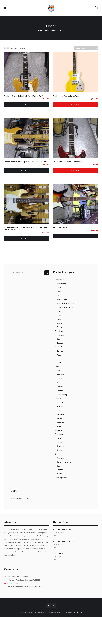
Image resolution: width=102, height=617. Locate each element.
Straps (59, 323)
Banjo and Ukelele (64, 462)
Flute (59, 355)
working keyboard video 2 (62, 529)
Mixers (59, 418)
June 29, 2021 (57, 556)
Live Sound (59, 406)
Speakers (60, 422)
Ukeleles (58, 473)
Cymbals (60, 442)
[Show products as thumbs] (5, 48)
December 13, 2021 (59, 532)
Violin (59, 362)
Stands (59, 426)
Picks (59, 319)
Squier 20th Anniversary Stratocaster (67, 161)
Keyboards (59, 402)
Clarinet (60, 351)
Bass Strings (61, 283)
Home (40, 30)
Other (59, 311)
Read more (75, 105)
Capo (59, 287)
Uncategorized (61, 477)
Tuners (59, 327)
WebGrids (78, 612)
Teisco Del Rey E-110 (61, 227)
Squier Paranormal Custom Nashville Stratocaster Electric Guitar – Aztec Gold (26, 228)
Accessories (59, 279)
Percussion (59, 434)
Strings (57, 454)
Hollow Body (62, 394)
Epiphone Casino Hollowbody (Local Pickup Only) (23, 96)
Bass (58, 339)
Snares (59, 450)
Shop (47, 30)
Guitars (53, 30)
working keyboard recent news (63, 541)
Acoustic (60, 335)
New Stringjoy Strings (60, 553)
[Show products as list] (8, 48)
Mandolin (58, 430)
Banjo (57, 366)
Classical (60, 386)
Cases (59, 291)
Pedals (59, 315)
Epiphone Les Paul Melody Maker (66, 96)
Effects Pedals (62, 299)
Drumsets (60, 446)
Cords (59, 295)
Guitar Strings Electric (65, 307)
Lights (59, 410)
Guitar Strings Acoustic (66, 303)
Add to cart (26, 105)
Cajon (59, 438)
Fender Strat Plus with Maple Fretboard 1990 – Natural (25, 161)
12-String (62, 379)
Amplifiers (59, 331)
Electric (60, 343)
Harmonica (59, 398)
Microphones (62, 414)
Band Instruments (61, 347)
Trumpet (60, 359)
